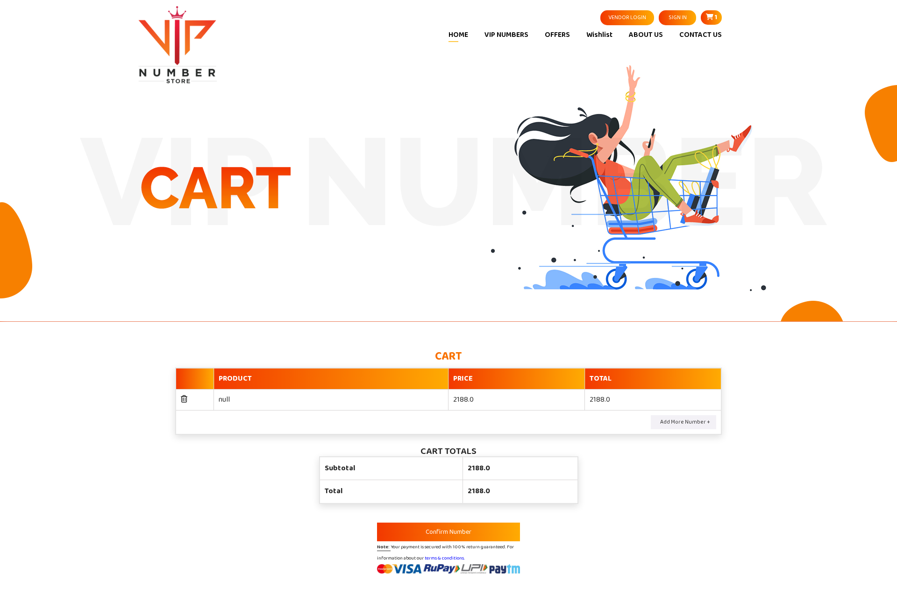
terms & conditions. (445, 558)
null (224, 399)
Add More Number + (685, 422)
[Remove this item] (184, 399)
